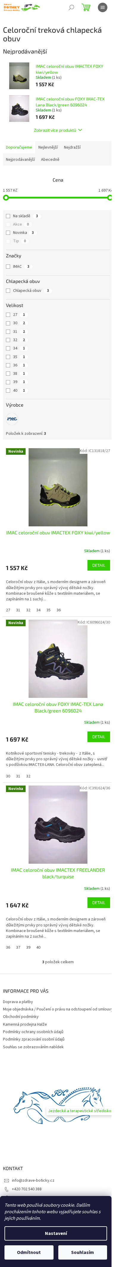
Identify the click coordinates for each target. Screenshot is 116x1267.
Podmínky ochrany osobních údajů (33, 1032)
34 (19, 348)
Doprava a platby (18, 1002)
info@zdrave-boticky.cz (33, 1180)
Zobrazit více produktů (55, 130)
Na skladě (25, 216)
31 (19, 332)
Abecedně (50, 160)
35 (19, 357)
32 (19, 340)
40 (19, 391)
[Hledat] (71, 7)
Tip (19, 241)
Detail (98, 565)
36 (19, 365)
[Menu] (103, 7)
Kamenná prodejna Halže (25, 1024)
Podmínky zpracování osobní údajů (34, 1039)
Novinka (23, 233)
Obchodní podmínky (21, 1017)
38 (19, 374)
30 (19, 323)
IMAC (21, 267)
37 (18, 947)
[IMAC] (12, 419)
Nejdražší (72, 147)
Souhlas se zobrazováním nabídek (33, 1047)
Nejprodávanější (20, 160)
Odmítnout (29, 1252)
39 (19, 382)
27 (19, 315)
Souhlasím (82, 1252)
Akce (21, 224)
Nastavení (56, 1233)
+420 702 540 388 (27, 1189)
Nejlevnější (48, 147)
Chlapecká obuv (31, 291)
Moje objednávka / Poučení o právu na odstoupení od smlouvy (58, 1009)
